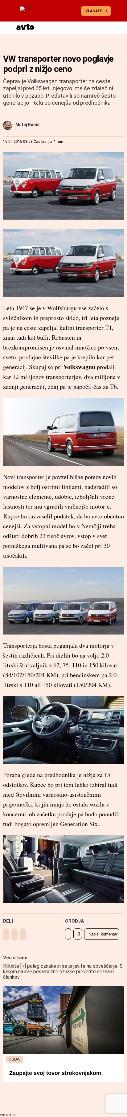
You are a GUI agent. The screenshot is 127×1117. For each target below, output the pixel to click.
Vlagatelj (96, 11)
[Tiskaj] (68, 933)
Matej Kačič (27, 124)
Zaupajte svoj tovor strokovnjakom (55, 1073)
